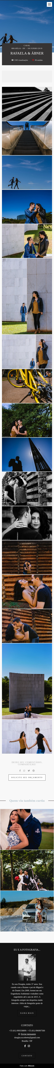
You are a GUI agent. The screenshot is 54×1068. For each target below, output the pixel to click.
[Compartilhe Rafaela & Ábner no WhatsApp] (24, 771)
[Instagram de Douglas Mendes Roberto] (29, 1046)
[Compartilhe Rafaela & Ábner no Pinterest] (34, 771)
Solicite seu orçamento (27, 777)
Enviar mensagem (28, 1034)
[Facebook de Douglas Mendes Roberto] (25, 1046)
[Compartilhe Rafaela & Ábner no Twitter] (29, 771)
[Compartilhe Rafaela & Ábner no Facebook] (20, 771)
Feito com (27, 1066)
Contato (27, 1056)
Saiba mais (27, 1013)
